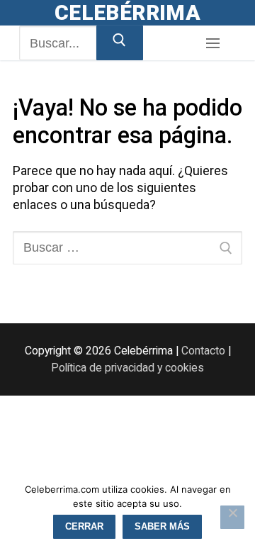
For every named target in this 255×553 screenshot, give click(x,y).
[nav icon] (212, 43)
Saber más (162, 526)
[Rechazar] (232, 517)
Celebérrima (127, 12)
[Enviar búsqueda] (119, 43)
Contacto (203, 350)
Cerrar (84, 526)
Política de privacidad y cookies (127, 367)
